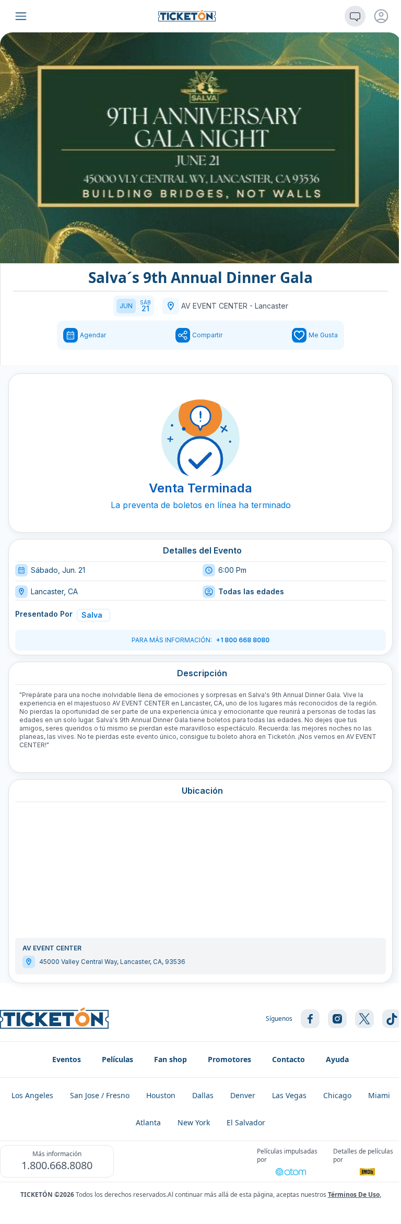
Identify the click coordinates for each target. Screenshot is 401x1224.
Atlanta (148, 1122)
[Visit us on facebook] (310, 1018)
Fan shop (170, 1059)
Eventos (66, 1059)
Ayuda (337, 1059)
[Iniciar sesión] (381, 16)
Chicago (337, 1095)
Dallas (203, 1095)
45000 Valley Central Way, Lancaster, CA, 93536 (112, 962)
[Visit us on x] (364, 1018)
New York (194, 1122)
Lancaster (271, 305)
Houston (160, 1095)
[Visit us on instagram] (337, 1018)
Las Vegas (289, 1095)
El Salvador (246, 1122)
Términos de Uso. (354, 1194)
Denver (242, 1095)
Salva (91, 614)
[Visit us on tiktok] (391, 1018)
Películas (117, 1059)
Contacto (288, 1059)
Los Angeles (32, 1095)
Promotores (229, 1059)
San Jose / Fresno (99, 1095)
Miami (379, 1095)
